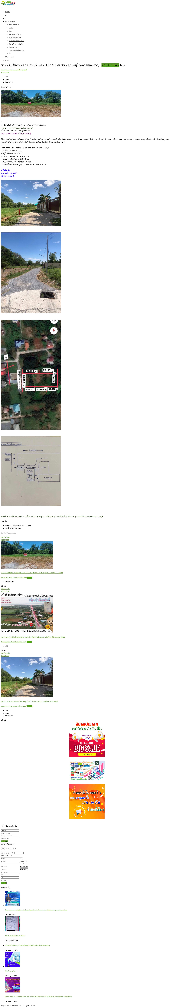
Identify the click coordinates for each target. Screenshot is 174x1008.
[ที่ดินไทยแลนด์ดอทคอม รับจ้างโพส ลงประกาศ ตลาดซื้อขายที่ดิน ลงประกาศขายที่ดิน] (8, 5)
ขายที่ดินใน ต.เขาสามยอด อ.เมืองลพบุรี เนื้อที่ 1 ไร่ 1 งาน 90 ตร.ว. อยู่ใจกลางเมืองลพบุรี (29, 701)
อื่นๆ (10, 54)
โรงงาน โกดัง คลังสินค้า (15, 44)
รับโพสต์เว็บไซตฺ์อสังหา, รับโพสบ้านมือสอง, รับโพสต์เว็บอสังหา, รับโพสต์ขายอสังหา (27, 945)
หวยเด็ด (7, 60)
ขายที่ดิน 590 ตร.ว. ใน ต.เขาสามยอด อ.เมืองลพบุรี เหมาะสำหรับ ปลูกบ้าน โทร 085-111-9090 (32, 573)
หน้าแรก (7, 12)
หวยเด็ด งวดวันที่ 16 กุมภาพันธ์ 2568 (15, 936)
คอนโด (11, 28)
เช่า (6, 18)
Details (29, 578)
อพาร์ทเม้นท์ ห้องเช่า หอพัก (16, 41)
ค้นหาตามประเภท (10, 21)
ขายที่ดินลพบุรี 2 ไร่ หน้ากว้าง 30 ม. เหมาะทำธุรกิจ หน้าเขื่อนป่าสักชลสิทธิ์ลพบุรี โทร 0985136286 (33, 637)
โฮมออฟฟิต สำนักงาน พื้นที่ (16, 50)
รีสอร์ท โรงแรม (13, 47)
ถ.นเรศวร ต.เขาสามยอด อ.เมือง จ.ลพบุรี (14, 70)
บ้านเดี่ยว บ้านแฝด (14, 25)
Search (4, 883)
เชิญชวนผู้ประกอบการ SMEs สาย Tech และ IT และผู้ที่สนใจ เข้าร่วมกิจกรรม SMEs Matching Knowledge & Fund (36, 910)
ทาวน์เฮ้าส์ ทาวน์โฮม (15, 38)
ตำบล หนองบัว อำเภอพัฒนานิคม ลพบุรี (13, 642)
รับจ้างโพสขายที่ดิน (10, 971)
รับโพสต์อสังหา (9, 57)
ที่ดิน (10, 31)
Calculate (4, 841)
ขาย (6, 15)
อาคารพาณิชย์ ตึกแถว (15, 34)
